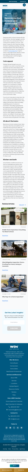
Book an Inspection (7, 470)
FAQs (14, 395)
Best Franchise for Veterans (14, 404)
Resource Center (14, 389)
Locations (14, 383)
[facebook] (11, 29)
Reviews (14, 392)
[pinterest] (14, 29)
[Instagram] (6, 427)
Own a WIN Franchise (14, 398)
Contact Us (23, 1)
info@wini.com (15, 419)
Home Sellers (14, 368)
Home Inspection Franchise (14, 401)
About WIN (14, 377)
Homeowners (14, 366)
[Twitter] (14, 427)
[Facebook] (10, 427)
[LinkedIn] (17, 427)
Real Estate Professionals (14, 371)
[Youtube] (21, 427)
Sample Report (14, 386)
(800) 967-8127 (15, 407)
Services (14, 380)
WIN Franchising (13, 1)
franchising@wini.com (15, 409)
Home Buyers (14, 363)
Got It (14, 465)
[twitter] (17, 29)
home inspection (13, 51)
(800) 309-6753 (15, 416)
